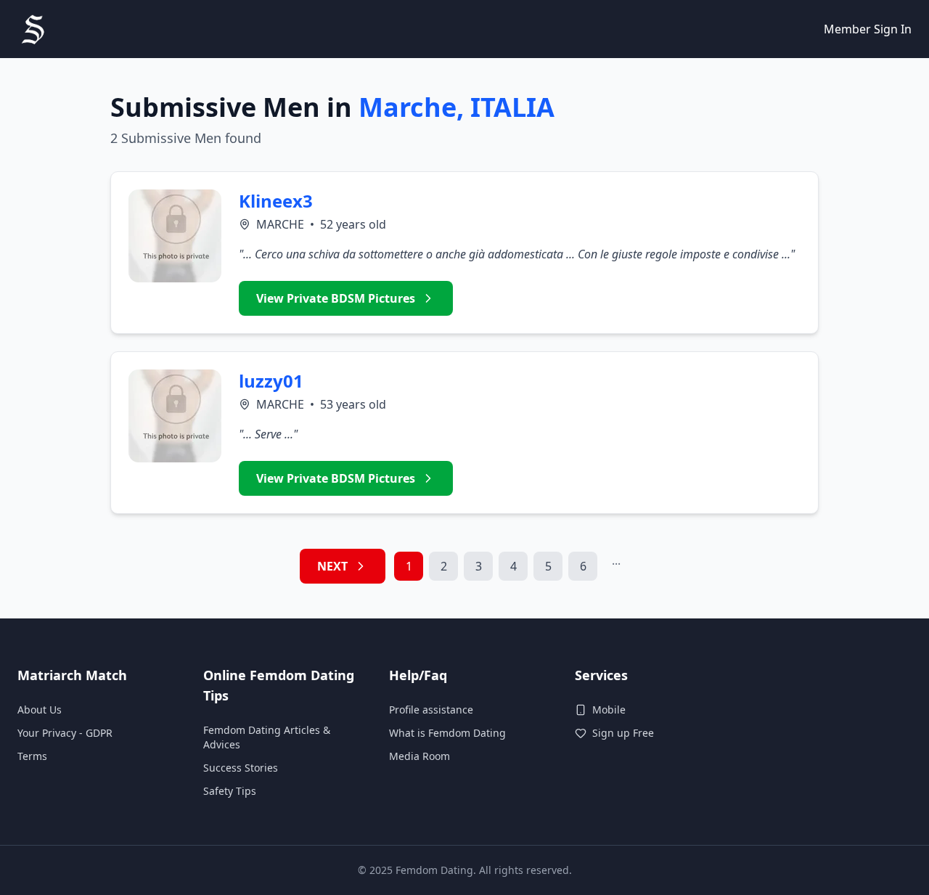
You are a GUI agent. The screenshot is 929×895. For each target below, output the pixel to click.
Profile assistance (431, 709)
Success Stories (240, 768)
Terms (32, 756)
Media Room (419, 756)
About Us (39, 709)
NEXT (332, 566)
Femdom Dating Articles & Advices (266, 737)
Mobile (609, 709)
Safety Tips (229, 791)
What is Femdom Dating (447, 733)
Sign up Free (623, 733)
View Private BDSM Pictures (335, 298)
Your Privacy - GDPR (64, 733)
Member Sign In (868, 29)
